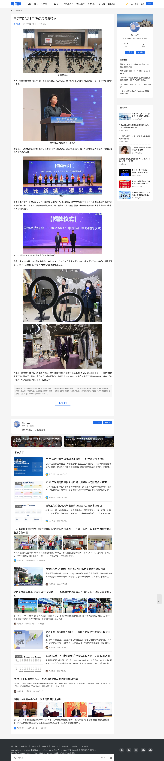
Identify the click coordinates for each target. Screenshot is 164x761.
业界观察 (42, 24)
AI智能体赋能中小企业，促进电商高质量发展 (37, 699)
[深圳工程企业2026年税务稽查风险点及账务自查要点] (28, 513)
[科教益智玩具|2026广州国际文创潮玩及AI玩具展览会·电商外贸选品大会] (125, 116)
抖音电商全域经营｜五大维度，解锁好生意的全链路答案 (141, 194)
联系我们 (24, 746)
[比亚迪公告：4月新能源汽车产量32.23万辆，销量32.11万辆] (28, 663)
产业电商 (56, 4)
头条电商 (44, 4)
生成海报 (19, 758)
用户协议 (34, 746)
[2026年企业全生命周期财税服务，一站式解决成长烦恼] (28, 466)
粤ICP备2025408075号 (62, 750)
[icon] (121, 750)
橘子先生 (17, 24)
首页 (29, 4)
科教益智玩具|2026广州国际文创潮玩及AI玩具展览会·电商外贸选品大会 (141, 116)
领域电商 (67, 4)
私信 (108, 423)
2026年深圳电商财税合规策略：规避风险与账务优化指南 (76, 482)
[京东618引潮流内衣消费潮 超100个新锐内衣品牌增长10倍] (125, 184)
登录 (136, 4)
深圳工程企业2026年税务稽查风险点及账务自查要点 (74, 505)
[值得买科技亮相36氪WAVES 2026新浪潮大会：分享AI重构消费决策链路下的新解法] (125, 173)
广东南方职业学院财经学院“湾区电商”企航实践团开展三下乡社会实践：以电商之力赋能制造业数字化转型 (63, 531)
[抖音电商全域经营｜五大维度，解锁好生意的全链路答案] (125, 195)
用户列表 (85, 746)
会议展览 (111, 4)
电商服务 (79, 4)
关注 (98, 423)
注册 (142, 4)
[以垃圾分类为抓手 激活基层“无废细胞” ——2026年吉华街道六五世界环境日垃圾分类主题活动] (63, 605)
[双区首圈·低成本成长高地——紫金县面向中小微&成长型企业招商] (28, 639)
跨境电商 (91, 4)
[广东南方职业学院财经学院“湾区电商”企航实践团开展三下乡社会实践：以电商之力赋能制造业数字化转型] (63, 542)
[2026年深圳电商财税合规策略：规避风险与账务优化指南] (28, 490)
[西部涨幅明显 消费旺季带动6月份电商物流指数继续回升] (28, 576)
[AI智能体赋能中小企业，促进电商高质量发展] (63, 709)
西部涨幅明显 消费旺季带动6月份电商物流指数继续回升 (75, 568)
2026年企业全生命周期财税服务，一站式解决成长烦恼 (75, 459)
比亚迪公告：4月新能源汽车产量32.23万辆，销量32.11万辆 (78, 655)
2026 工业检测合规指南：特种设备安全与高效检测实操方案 (46, 679)
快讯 (35, 4)
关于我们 (14, 746)
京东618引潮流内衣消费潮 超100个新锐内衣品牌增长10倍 (141, 183)
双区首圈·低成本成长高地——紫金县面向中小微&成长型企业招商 (78, 634)
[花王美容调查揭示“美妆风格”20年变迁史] (125, 150)
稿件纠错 (65, 746)
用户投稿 (44, 746)
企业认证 (55, 746)
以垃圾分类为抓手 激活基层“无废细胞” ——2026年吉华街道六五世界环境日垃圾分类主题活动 (63, 594)
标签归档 (75, 746)
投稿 (149, 4)
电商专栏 (101, 4)
